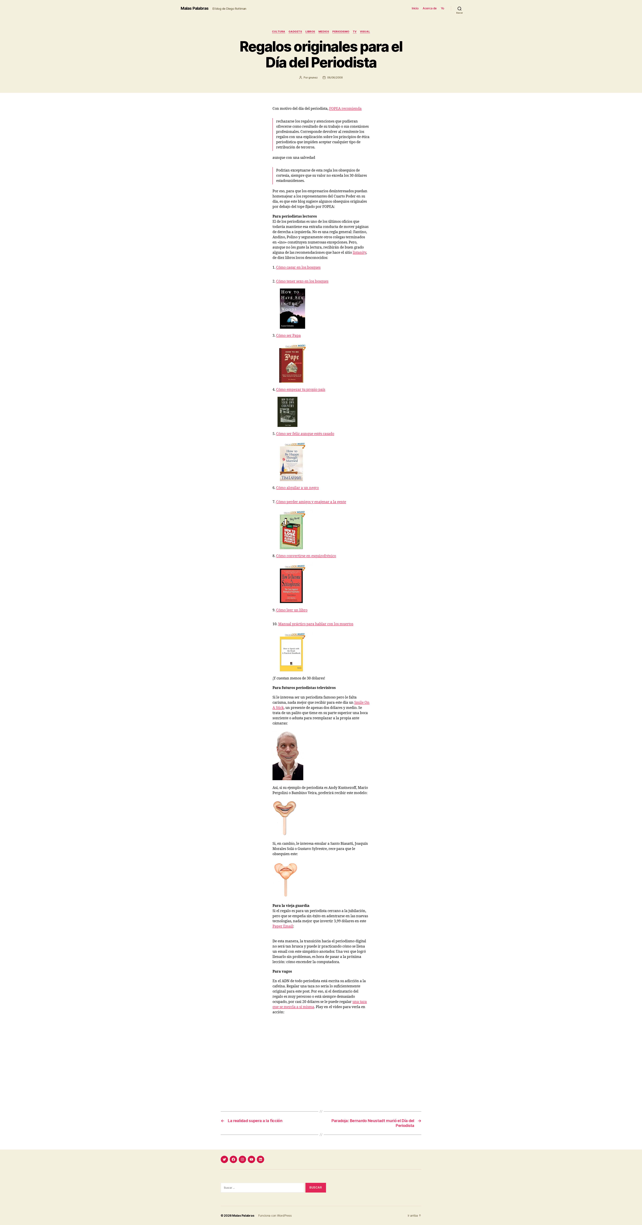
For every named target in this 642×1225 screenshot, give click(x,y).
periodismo (340, 31)
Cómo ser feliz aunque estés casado (305, 434)
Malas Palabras (194, 8)
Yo (442, 8)
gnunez (312, 77)
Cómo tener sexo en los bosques (302, 281)
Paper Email (283, 926)
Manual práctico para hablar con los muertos (315, 624)
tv (355, 31)
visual (365, 31)
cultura (278, 31)
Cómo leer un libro (291, 610)
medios (323, 31)
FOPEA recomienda (345, 108)
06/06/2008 (335, 77)
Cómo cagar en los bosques (298, 267)
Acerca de (430, 8)
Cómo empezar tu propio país (300, 389)
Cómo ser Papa (288, 335)
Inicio (415, 8)
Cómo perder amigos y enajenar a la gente (311, 502)
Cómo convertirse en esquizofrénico (306, 556)
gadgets (295, 31)
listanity (359, 252)
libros (310, 31)
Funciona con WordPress (275, 1215)
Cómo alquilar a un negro (297, 488)
